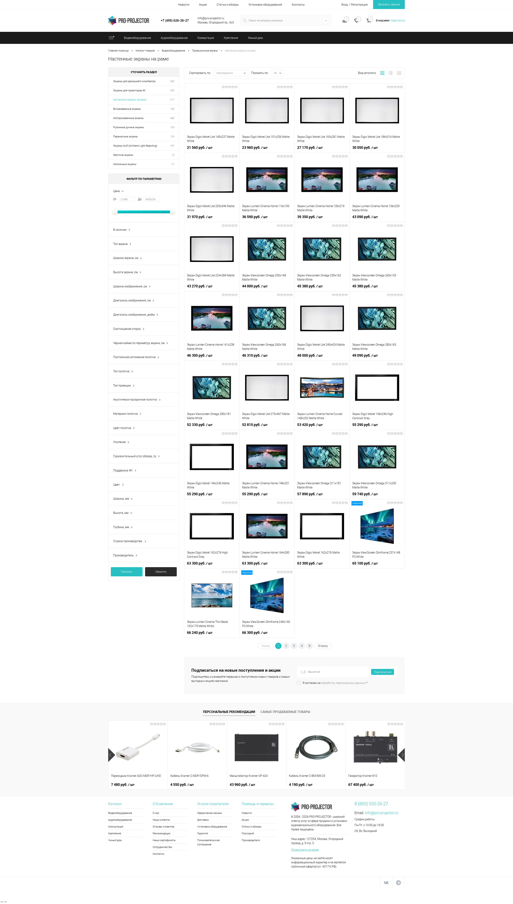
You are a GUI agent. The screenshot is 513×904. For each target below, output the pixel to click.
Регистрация (359, 4)
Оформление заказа (209, 812)
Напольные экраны (124, 164)
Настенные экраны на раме (129, 99)
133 (172, 127)
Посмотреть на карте (305, 849)
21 (173, 164)
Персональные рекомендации (229, 712)
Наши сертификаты (164, 840)
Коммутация (115, 826)
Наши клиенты (161, 819)
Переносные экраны (125, 136)
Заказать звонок (389, 4)
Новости (183, 4)
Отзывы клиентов (163, 826)
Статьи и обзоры (228, 4)
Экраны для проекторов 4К (129, 90)
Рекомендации (161, 833)
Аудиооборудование (120, 819)
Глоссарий (248, 833)
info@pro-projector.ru (381, 813)
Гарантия (202, 833)
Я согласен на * (335, 683)
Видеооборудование (120, 812)
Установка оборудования (265, 4)
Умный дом (115, 840)
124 (172, 136)
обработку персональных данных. (343, 683)
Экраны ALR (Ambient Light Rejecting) (135, 145)
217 (172, 99)
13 (173, 154)
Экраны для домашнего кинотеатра (134, 81)
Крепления (114, 833)
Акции (203, 4)
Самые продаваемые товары (285, 712)
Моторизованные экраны (128, 118)
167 (172, 145)
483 (172, 118)
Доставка (203, 819)
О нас (156, 812)
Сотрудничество (162, 847)
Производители (251, 840)
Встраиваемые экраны (127, 108)
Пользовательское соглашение (208, 842)
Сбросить (161, 571)
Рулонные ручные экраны (128, 127)
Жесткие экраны (123, 154)
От (114, 199)
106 (172, 108)
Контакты (298, 4)
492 (172, 81)
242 (172, 90)
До (139, 199)
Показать (126, 571)
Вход (344, 4)
